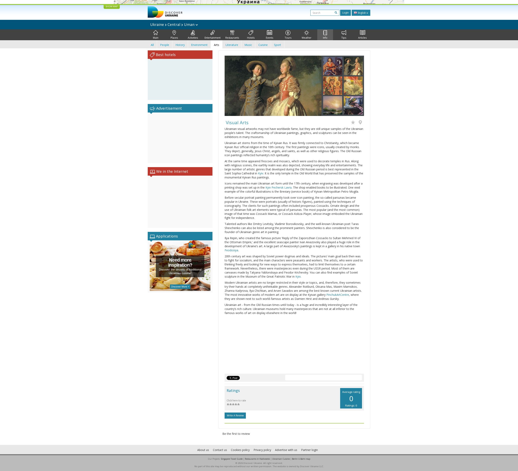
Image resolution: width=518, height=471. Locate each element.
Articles (362, 37)
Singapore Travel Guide (232, 458)
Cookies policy (240, 450)
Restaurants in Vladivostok (257, 458)
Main (155, 37)
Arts (216, 45)
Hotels (251, 37)
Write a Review (235, 415)
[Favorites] (354, 123)
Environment (199, 45)
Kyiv (260, 173)
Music (248, 45)
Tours (288, 37)
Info (325, 37)
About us (203, 450)
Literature (231, 45)
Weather (306, 37)
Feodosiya (231, 250)
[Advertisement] (180, 137)
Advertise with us (286, 450)
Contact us (220, 450)
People (164, 45)
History (180, 45)
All (152, 45)
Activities (193, 37)
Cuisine (263, 45)
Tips (343, 37)
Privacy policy (262, 450)
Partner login (309, 450)
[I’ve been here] (361, 123)
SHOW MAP (112, 6)
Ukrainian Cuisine (281, 458)
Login (345, 12)
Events (269, 37)
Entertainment (213, 37)
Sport (277, 45)
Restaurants (232, 37)
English (361, 13)
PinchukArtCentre (337, 295)
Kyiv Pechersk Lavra (278, 187)
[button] (232, 86)
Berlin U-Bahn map (301, 458)
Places (174, 37)
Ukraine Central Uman (172, 24)
